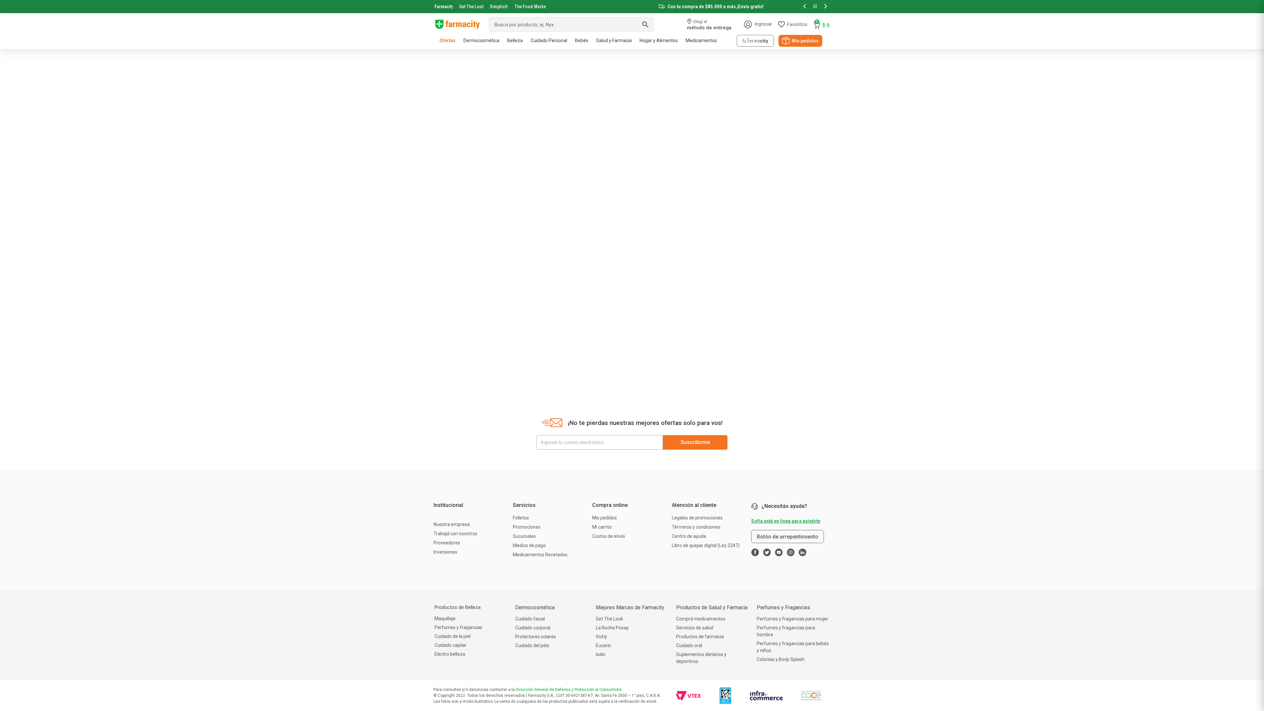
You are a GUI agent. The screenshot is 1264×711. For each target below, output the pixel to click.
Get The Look (471, 6)
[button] (804, 6)
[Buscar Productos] (645, 24)
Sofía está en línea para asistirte (785, 521)
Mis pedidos (805, 40)
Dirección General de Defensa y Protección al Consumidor (569, 689)
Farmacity (443, 6)
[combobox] (571, 24)
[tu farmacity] (755, 41)
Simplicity (499, 6)
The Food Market (530, 6)
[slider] (632, 6)
